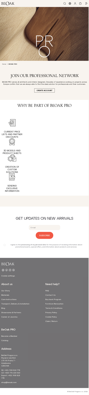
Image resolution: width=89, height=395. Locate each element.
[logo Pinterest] (3, 270)
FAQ (47, 291)
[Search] (65, 3)
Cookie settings (8, 276)
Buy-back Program (53, 299)
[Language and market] (70, 3)
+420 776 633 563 (12, 373)
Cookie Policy (51, 317)
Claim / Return (51, 321)
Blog (3, 308)
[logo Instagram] (10, 270)
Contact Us (50, 295)
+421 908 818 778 (12, 370)
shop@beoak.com (8, 382)
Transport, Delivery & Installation (15, 304)
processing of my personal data (33, 245)
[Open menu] (85, 3)
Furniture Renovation (54, 304)
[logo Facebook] (6, 270)
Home (4, 64)
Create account (44, 90)
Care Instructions (8, 299)
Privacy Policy (51, 312)
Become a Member (9, 336)
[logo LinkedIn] (13, 270)
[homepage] (7, 3)
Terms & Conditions (53, 308)
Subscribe (44, 235)
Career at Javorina (9, 317)
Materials (5, 295)
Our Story (5, 291)
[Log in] (75, 3)
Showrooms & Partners (11, 312)
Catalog (4, 340)
